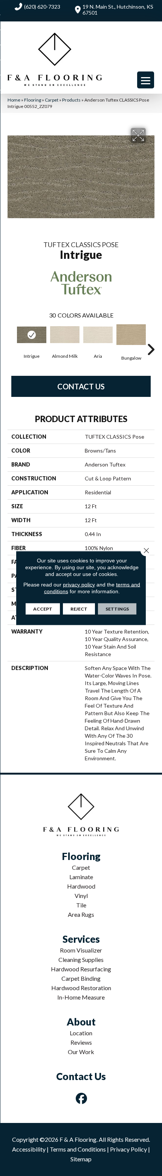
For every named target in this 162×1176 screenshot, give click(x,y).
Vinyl (81, 895)
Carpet (51, 100)
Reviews (81, 1042)
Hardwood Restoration (81, 987)
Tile (81, 905)
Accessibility (29, 1149)
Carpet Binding (81, 978)
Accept (42, 609)
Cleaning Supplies (81, 959)
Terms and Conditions (78, 1149)
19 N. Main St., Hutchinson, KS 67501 (118, 9)
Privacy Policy (128, 1149)
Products (71, 100)
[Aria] (98, 335)
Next (150, 338)
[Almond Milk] (64, 334)
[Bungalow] (131, 334)
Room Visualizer (81, 950)
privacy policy (79, 585)
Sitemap (81, 1158)
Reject (78, 609)
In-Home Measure (81, 997)
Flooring (32, 100)
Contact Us (81, 386)
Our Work (81, 1051)
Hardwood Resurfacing (81, 968)
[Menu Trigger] (145, 79)
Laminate (81, 876)
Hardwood (81, 886)
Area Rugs (81, 914)
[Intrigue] (31, 335)
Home (14, 100)
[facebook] (82, 1098)
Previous (11, 338)
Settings (117, 609)
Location (81, 1032)
